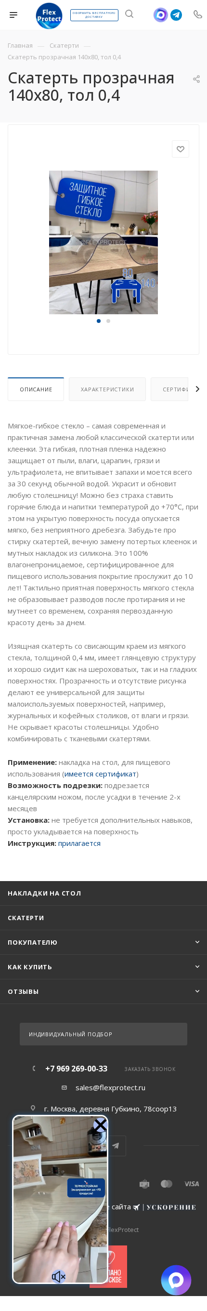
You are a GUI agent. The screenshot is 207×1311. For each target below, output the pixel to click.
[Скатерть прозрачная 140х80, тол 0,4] (103, 242)
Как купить (30, 967)
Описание (36, 389)
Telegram (115, 1146)
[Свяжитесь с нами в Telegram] (176, 15)
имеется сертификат (100, 773)
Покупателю (33, 942)
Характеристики (107, 389)
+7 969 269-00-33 (76, 1068)
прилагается (79, 843)
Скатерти (26, 917)
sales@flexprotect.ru (110, 1087)
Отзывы (23, 991)
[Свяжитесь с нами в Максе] (161, 14)
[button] (99, 321)
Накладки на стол (44, 893)
